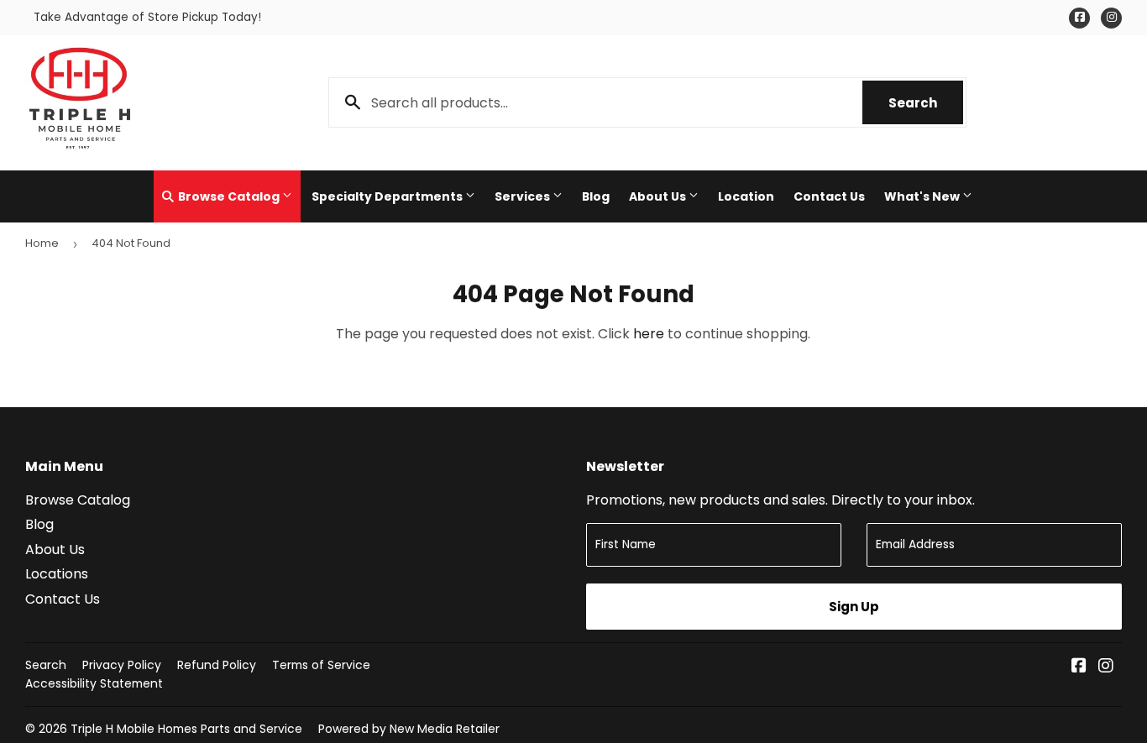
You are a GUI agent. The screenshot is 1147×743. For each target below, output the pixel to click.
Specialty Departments (388, 196)
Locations (56, 573)
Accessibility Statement (94, 683)
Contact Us (829, 196)
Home (42, 243)
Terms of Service (321, 665)
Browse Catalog (228, 196)
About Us (659, 196)
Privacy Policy (121, 665)
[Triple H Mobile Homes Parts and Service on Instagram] (1105, 667)
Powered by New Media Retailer (409, 728)
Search (925, 103)
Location (746, 196)
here (648, 333)
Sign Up (854, 606)
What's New (923, 196)
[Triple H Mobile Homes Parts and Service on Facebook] (1079, 667)
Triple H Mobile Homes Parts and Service (186, 728)
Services (524, 196)
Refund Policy (216, 665)
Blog (596, 196)
